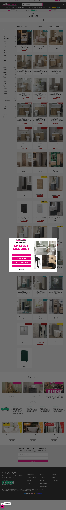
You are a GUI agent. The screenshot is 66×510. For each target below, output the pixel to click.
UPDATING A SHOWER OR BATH (21, 262)
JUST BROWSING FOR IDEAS (21, 265)
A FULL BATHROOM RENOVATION (21, 255)
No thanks (21, 269)
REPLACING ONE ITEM (21, 258)
